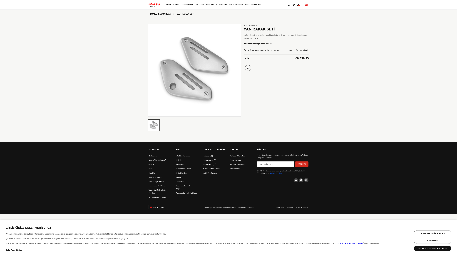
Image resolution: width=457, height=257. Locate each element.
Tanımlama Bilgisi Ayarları (432, 233)
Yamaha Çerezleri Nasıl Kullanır (349, 243)
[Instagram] (306, 180)
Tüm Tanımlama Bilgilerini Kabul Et (432, 248)
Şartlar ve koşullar (301, 207)
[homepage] (154, 5)
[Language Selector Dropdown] (306, 4)
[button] (154, 125)
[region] (228, 238)
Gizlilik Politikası (276, 173)
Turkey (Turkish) (159, 207)
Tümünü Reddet (433, 241)
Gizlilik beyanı (280, 207)
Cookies (290, 207)
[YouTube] (296, 180)
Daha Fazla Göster (14, 250)
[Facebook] (301, 180)
